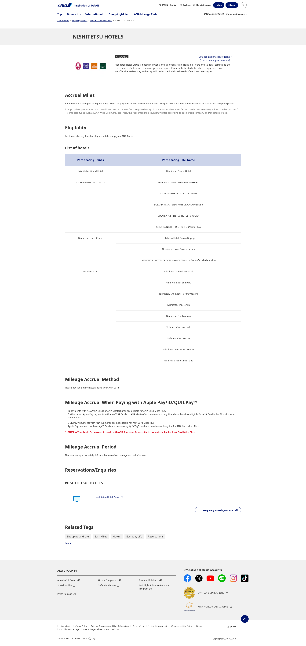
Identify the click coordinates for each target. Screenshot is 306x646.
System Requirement (157, 626)
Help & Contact (203, 5)
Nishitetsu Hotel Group (108, 497)
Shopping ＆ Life (79, 20)
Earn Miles (101, 536)
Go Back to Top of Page (245, 619)
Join (220, 5)
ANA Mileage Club (145, 14)
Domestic (73, 14)
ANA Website (63, 20)
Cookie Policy (81, 626)
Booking (187, 5)
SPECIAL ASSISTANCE (214, 14)
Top (59, 14)
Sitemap (199, 626)
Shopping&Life (118, 14)
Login (233, 5)
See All (68, 543)
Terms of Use (138, 626)
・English (169, 5)
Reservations (156, 536)
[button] (244, 5)
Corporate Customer (235, 14)
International (94, 14)
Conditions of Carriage (69, 629)
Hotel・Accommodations (101, 20)
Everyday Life (134, 536)
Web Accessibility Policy (181, 626)
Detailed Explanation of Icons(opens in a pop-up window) (214, 58)
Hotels (117, 536)
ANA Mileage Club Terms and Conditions (101, 629)
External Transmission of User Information (110, 626)
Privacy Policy (65, 626)
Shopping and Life (78, 536)
